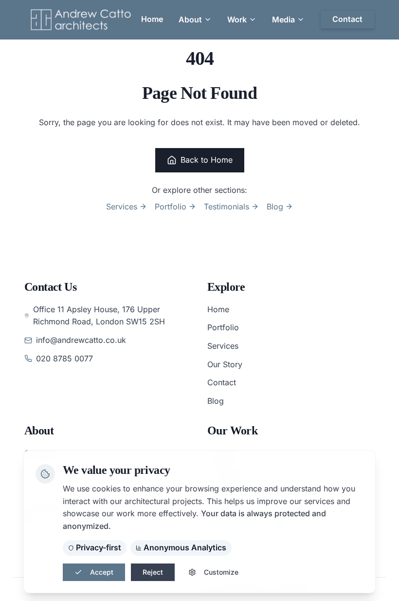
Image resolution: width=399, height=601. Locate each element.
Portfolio (170, 206)
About (190, 19)
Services (121, 206)
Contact (221, 382)
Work (237, 19)
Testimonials (226, 206)
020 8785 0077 (64, 358)
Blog (275, 206)
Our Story (224, 364)
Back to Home (207, 160)
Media (283, 19)
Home (218, 309)
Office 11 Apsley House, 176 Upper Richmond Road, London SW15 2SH (99, 315)
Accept (101, 572)
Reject (153, 572)
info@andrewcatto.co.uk (81, 340)
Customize (221, 572)
